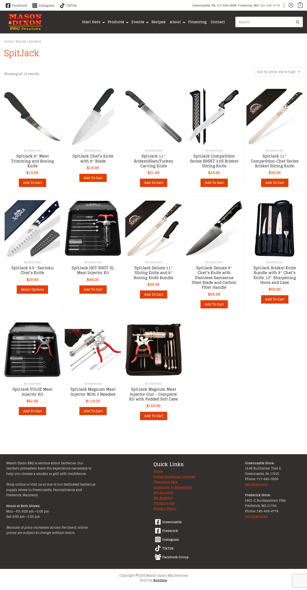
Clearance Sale (165, 482)
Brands (21, 41)
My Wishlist (163, 498)
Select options (32, 289)
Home (8, 41)
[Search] (298, 23)
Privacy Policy (165, 508)
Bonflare (160, 580)
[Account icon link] (291, 5)
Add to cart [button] (32, 183)
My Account (163, 492)
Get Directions (256, 484)
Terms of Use (164, 503)
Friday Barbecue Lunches (174, 476)
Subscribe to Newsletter (173, 487)
